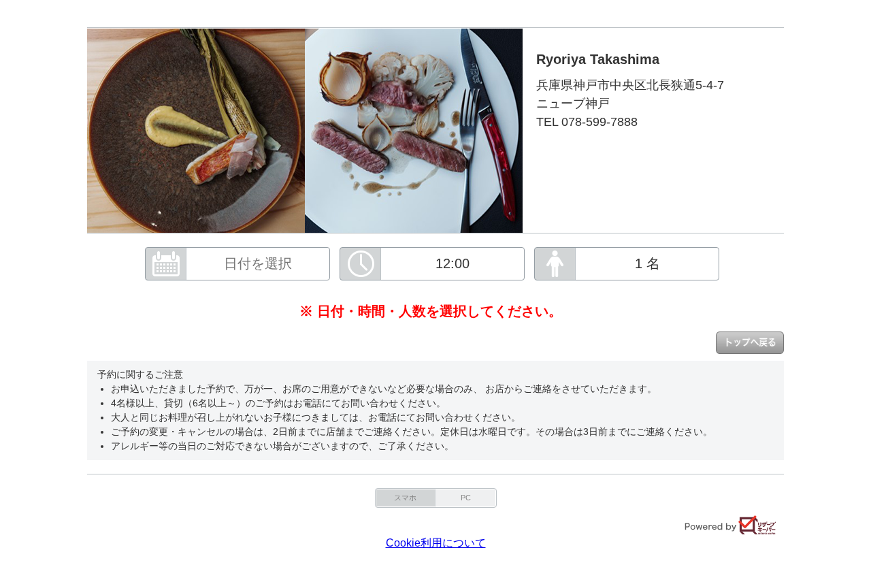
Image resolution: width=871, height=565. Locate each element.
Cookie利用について (436, 543)
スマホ (405, 498)
